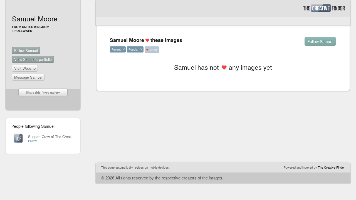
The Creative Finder (331, 167)
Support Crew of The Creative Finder (57, 136)
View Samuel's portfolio (33, 59)
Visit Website (25, 68)
